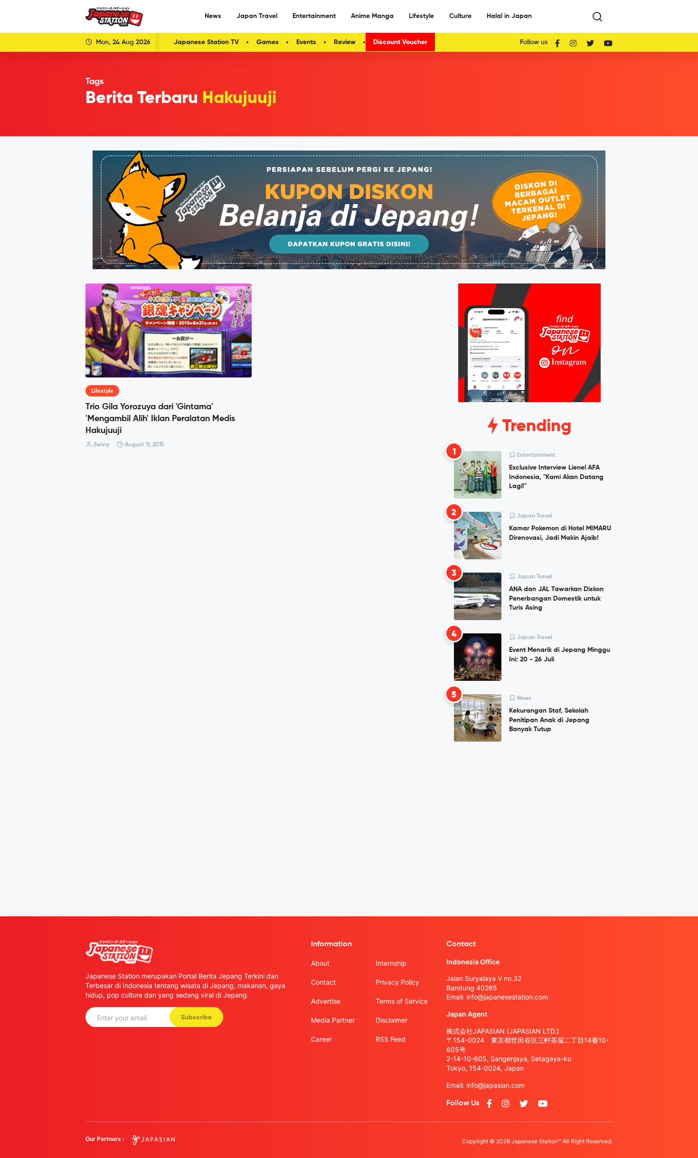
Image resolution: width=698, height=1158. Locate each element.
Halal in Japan (509, 16)
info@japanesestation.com (507, 997)
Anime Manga (372, 16)
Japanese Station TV (206, 42)
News (213, 16)
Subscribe (196, 1017)
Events (306, 42)
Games (267, 42)
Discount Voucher (400, 42)
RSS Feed (391, 1039)
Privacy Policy (397, 982)
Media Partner (333, 1020)
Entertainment (314, 16)
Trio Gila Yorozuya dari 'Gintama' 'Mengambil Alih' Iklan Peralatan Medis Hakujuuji (160, 419)
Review (345, 42)
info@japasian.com (495, 1085)
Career (321, 1039)
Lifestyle (421, 16)
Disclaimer (391, 1020)
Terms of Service (402, 1001)
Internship (391, 963)
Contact (323, 982)
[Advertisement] (529, 821)
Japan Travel (256, 16)
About (320, 963)
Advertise (325, 1001)
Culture (460, 16)
